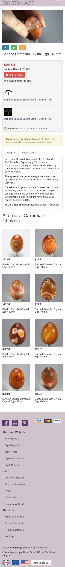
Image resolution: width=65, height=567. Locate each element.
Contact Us (10, 497)
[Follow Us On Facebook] (5, 423)
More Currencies (41, 562)
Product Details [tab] (29, 152)
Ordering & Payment (15, 477)
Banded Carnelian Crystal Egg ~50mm (48, 400)
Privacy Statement (14, 523)
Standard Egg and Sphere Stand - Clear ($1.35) (28, 118)
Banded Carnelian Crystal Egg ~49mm (15, 310)
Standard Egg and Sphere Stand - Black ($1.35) (28, 99)
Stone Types (11, 451)
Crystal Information (14, 458)
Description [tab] (10, 152)
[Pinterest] (25, 423)
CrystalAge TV (12, 465)
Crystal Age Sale (13, 445)
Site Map (9, 536)
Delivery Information (15, 484)
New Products (12, 438)
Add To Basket (15, 74)
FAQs (7, 490)
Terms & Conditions (14, 516)
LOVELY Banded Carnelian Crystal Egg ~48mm (16, 400)
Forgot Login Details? (15, 504)
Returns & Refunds (14, 529)
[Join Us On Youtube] (15, 423)
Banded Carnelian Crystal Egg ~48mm (15, 266)
